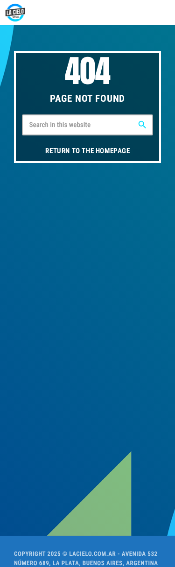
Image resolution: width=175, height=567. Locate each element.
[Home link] (15, 12)
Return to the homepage (87, 151)
